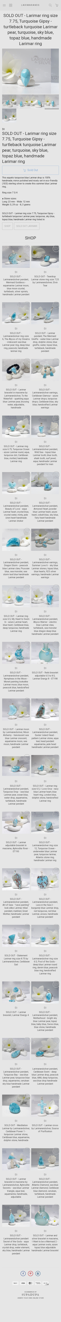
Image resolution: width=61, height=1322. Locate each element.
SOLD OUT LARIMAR (26, 226)
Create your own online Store (30, 1298)
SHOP (7, 226)
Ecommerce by (31, 1292)
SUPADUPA (30, 1294)
